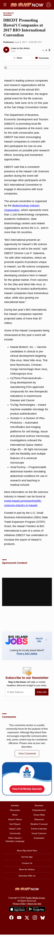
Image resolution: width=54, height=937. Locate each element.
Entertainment (39, 810)
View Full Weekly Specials (27, 789)
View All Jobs (39, 639)
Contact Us (27, 863)
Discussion (15, 810)
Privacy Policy (19, 903)
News (15, 815)
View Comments (27, 753)
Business (8, 13)
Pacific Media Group (35, 898)
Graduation (39, 838)
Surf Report (14, 824)
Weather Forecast (39, 824)
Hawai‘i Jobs (15, 828)
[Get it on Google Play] (36, 909)
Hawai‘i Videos (15, 819)
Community (15, 833)
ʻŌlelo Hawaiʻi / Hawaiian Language (15, 839)
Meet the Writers (27, 869)
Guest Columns (39, 833)
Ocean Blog (39, 815)
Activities (15, 805)
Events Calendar (39, 828)
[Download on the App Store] (17, 909)
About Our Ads (34, 903)
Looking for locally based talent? (27, 652)
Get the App (27, 857)
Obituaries (39, 819)
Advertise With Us (27, 876)
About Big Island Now (27, 850)
